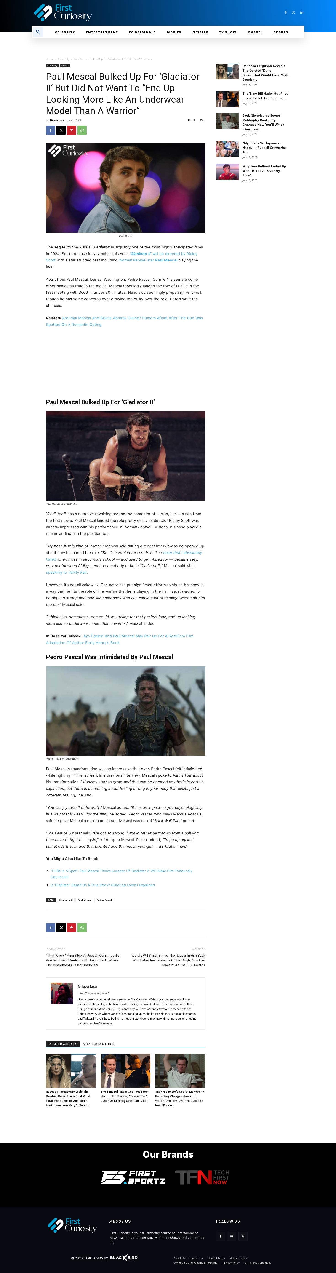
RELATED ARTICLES (63, 1044)
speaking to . (67, 572)
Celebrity (63, 59)
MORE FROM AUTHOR (99, 1044)
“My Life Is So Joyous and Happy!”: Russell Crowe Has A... (265, 147)
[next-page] (58, 1062)
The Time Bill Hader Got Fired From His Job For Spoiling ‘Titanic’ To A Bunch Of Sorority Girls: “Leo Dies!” (124, 1096)
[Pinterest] (71, 130)
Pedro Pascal (104, 900)
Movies (65, 65)
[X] (61, 130)
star (137, 260)
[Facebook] (286, 12)
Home (50, 59)
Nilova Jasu (57, 120)
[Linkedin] (301, 12)
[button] (38, 32)
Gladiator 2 (65, 900)
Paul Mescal (166, 260)
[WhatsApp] (82, 130)
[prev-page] (51, 1062)
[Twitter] (293, 12)
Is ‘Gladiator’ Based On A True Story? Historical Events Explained (103, 885)
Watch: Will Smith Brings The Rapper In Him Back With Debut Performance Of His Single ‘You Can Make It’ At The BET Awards (168, 960)
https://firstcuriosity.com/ (93, 993)
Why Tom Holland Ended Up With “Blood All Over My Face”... (264, 170)
